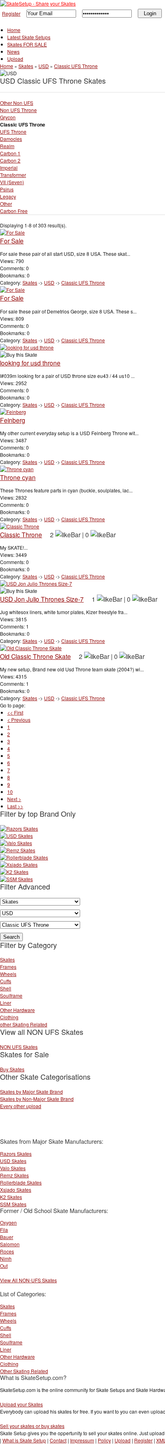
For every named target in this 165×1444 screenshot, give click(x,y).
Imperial (9, 167)
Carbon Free (14, 210)
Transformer (13, 174)
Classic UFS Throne (76, 65)
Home (13, 29)
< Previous (18, 719)
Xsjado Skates (15, 1189)
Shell (5, 988)
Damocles (11, 138)
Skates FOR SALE (27, 44)
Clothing (9, 1017)
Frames (8, 966)
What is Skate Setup (24, 1440)
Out (4, 1265)
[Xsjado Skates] (19, 864)
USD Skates (13, 1160)
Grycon (8, 117)
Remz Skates (14, 1175)
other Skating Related (23, 1024)
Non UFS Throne (18, 109)
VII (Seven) (12, 182)
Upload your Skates (21, 1404)
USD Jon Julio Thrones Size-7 (42, 598)
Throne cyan (18, 477)
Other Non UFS (16, 102)
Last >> (15, 806)
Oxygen (8, 1222)
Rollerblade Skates (21, 1182)
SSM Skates (13, 1204)
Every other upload (20, 1106)
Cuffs (5, 981)
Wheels (8, 973)
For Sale (12, 240)
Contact (58, 1440)
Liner (5, 1002)
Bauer (6, 1236)
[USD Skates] (16, 835)
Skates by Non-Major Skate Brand (37, 1098)
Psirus (7, 189)
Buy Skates (12, 1069)
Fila (4, 1229)
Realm (7, 146)
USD (43, 65)
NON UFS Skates (19, 1046)
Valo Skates (13, 1168)
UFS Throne (13, 131)
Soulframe (11, 995)
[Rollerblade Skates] (24, 857)
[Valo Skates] (16, 842)
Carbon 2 (10, 160)
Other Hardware (17, 1009)
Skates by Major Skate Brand (31, 1091)
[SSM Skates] (16, 879)
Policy (104, 1440)
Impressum (82, 1440)
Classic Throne (21, 534)
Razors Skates (16, 1153)
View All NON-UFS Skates (28, 1280)
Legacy (8, 196)
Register (11, 13)
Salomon (10, 1244)
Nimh (6, 1258)
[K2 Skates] (14, 871)
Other (6, 203)
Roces (7, 1251)
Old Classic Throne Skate (35, 656)
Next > (14, 798)
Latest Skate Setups (28, 37)
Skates (25, 65)
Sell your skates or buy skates (32, 1425)
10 (10, 791)
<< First (15, 712)
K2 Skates (11, 1196)
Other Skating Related (24, 1371)
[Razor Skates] (19, 828)
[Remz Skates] (17, 850)
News (13, 51)
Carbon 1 (10, 153)
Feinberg (12, 420)
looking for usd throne (30, 362)
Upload (15, 58)
